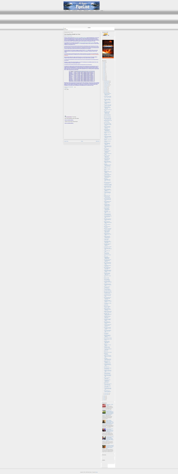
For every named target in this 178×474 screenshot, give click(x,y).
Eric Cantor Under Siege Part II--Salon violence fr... (107, 97)
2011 (104, 78)
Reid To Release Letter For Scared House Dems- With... (107, 268)
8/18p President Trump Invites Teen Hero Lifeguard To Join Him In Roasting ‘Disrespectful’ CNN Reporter (109, 430)
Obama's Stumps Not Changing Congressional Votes (107, 362)
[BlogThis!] (65, 89)
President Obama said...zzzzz (106, 239)
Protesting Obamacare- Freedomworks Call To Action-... (107, 365)
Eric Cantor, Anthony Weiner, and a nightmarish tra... (107, 156)
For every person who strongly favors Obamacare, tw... (107, 380)
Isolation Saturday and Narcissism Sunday (107, 373)
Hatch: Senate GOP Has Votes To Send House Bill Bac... (107, 263)
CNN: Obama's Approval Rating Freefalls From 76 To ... (107, 219)
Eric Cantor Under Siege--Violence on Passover (108, 105)
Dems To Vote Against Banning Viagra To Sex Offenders (107, 190)
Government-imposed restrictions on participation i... (107, 151)
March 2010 (106, 92)
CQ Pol (86, 71)
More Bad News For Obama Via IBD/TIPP (107, 391)
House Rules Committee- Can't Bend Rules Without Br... (107, 260)
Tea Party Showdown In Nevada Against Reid (107, 214)
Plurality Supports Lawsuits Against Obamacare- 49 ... (107, 209)
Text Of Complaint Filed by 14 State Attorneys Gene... (107, 199)
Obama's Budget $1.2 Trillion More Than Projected (107, 144)
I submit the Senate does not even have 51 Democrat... (107, 325)
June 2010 (105, 88)
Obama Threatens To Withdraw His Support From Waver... (107, 309)
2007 (104, 398)
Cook (89, 71)
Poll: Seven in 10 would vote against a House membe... (107, 328)
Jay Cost (86, 50)
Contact (102, 10)
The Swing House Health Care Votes (107, 303)
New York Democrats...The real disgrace (107, 345)
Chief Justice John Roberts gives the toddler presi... (107, 342)
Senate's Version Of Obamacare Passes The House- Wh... (107, 237)
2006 (104, 399)
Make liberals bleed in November (107, 227)
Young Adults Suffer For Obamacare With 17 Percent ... (107, 103)
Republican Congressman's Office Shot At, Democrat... (107, 165)
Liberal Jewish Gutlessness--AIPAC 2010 (107, 212)
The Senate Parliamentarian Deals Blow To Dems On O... (107, 359)
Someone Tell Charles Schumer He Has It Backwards (107, 127)
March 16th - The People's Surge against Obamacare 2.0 (107, 314)
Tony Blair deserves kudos (108, 352)
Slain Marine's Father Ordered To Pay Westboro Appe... (107, 112)
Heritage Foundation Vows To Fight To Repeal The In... (107, 231)
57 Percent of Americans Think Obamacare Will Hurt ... (107, 389)
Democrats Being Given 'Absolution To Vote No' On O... (107, 285)
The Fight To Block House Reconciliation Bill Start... (107, 217)
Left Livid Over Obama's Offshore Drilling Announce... (107, 94)
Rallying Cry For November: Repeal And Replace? (107, 172)
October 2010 (106, 83)
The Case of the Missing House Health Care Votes (86, 42)
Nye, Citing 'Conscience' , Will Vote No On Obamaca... (107, 245)
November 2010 (106, 82)
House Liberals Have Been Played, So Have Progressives (107, 242)
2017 (104, 71)
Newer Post (66, 141)
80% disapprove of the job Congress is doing (108, 292)
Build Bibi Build (106, 305)
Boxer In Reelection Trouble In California (107, 289)
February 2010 (106, 393)
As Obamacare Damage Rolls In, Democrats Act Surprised (107, 137)
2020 (104, 67)
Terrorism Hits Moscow (107, 115)
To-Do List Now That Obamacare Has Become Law (107, 159)
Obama (81, 71)
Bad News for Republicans (106, 354)
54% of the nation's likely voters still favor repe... (107, 118)
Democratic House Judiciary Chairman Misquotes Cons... (107, 205)
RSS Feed (97, 10)
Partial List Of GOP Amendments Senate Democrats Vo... (107, 176)
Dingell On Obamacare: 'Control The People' (107, 192)
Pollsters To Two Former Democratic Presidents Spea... (107, 356)
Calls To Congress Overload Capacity (107, 279)
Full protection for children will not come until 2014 (108, 184)
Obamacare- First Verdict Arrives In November (107, 229)
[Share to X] (66, 89)
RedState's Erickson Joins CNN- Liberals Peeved (108, 311)
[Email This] (64, 89)
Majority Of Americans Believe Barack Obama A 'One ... (107, 162)
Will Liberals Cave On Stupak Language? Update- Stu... (107, 274)
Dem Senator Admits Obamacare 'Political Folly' (107, 100)
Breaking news (74, 10)
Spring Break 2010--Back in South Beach (107, 368)
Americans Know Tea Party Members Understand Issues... (107, 130)
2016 (104, 72)
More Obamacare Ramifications (106, 149)
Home (65, 10)
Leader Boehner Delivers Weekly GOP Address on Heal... (107, 271)
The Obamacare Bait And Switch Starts (107, 349)
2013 (104, 76)
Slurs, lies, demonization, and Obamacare (107, 182)
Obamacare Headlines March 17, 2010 (107, 307)
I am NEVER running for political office (107, 266)
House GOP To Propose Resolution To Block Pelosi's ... (107, 320)
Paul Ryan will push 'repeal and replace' (107, 197)
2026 (104, 62)
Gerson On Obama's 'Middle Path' (107, 378)
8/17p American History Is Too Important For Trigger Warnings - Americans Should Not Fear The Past (110, 447)
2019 (104, 68)
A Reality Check (106, 382)
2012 (104, 77)
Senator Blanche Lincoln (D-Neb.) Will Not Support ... (107, 202)
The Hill (79, 43)
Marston (84, 71)
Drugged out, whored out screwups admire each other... (107, 371)
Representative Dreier (77, 37)
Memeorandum (86, 10)
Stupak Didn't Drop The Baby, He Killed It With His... (107, 187)
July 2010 (105, 87)
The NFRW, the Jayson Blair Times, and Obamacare (107, 317)
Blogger (97, 472)
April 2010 (105, 91)
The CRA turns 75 (106, 366)
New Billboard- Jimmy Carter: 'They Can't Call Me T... (107, 249)
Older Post (97, 141)
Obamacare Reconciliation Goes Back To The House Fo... (107, 179)
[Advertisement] (89, 19)
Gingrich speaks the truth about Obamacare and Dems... (107, 147)
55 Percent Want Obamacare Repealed (107, 174)
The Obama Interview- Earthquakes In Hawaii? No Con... (108, 301)
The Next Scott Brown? (107, 114)
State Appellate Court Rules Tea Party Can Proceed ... (107, 322)
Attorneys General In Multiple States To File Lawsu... (107, 234)
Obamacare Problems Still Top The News (108, 121)
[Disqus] (81, 102)
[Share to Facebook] (67, 89)
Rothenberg (92, 71)
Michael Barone (84, 37)
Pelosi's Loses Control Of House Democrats (107, 384)
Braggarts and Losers (107, 195)
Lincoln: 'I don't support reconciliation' (107, 386)
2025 (104, 63)
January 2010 (106, 394)
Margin (78, 71)
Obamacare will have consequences (107, 287)
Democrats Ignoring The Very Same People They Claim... (107, 298)
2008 (104, 397)
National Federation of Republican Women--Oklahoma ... (107, 336)
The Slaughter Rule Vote (107, 294)
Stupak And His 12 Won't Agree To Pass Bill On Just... (107, 376)
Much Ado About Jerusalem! (106, 333)
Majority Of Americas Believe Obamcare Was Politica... (107, 222)
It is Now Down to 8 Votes (107, 246)
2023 (104, 64)
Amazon (80, 10)
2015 (104, 73)
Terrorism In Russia (107, 122)
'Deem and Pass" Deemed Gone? (106, 253)
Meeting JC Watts (106, 277)
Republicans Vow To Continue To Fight (107, 347)
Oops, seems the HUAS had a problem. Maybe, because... (107, 124)
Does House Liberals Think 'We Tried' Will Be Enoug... (108, 282)
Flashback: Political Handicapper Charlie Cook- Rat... (107, 107)
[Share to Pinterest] (68, 89)
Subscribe (92, 10)
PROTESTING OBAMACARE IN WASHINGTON (107, 258)
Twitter (69, 10)
